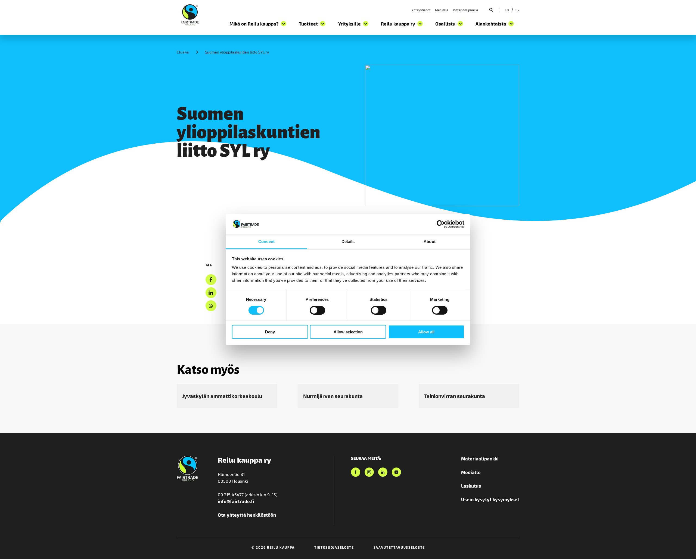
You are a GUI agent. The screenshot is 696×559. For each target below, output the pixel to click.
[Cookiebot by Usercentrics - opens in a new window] (440, 224)
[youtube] (396, 472)
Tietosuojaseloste (334, 547)
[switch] (317, 310)
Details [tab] (348, 241)
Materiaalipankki (465, 10)
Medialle (441, 10)
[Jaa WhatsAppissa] (210, 305)
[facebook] (210, 279)
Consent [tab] (266, 241)
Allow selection (348, 332)
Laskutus (471, 485)
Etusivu (183, 52)
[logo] (190, 14)
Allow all (426, 332)
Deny (270, 332)
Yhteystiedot (421, 10)
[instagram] (369, 472)
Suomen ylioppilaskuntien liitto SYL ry (237, 52)
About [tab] (430, 241)
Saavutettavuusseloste (399, 547)
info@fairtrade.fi (236, 501)
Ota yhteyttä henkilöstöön (247, 514)
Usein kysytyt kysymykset (490, 499)
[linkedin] (210, 292)
